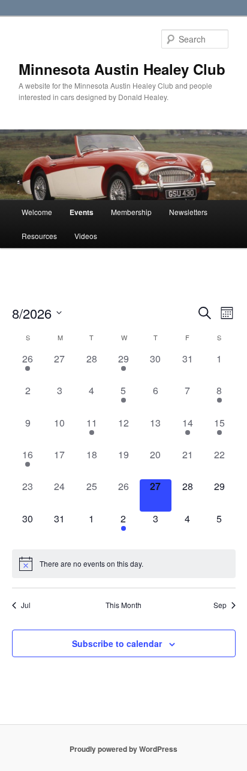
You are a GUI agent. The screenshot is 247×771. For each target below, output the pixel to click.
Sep (220, 605)
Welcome (37, 212)
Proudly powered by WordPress (123, 748)
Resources (39, 236)
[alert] (124, 563)
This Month (123, 605)
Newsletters (188, 212)
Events (82, 212)
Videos (85, 236)
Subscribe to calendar (117, 643)
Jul (26, 605)
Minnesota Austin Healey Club (122, 69)
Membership (131, 212)
